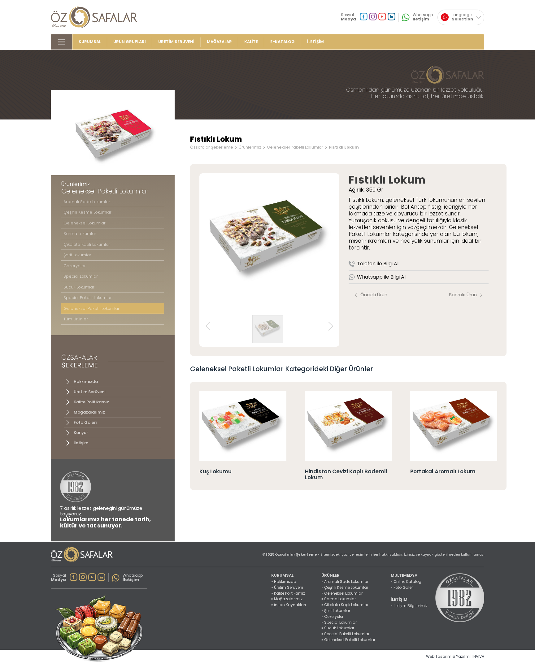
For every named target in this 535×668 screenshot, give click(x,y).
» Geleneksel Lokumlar (342, 593)
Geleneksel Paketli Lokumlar (295, 147)
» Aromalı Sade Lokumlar (344, 581)
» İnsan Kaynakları (288, 605)
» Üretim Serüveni (287, 587)
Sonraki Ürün (463, 294)
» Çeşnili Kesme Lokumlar (344, 587)
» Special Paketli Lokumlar (345, 634)
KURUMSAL (90, 42)
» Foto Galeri (402, 587)
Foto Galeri (85, 422)
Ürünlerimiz (250, 147)
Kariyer (81, 433)
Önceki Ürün (373, 294)
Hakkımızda (86, 381)
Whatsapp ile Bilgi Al (381, 276)
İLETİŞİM (315, 42)
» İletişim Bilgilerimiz (409, 606)
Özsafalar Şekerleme (211, 147)
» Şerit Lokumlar (335, 611)
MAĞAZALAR (219, 42)
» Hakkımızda (283, 581)
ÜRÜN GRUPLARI (129, 42)
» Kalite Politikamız (288, 593)
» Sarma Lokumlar (338, 599)
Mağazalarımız (89, 412)
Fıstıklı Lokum (344, 147)
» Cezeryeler (332, 616)
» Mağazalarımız (286, 599)
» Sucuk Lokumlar (337, 628)
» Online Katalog (406, 581)
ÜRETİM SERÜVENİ (176, 42)
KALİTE (251, 42)
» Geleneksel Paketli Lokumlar (348, 640)
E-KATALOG (282, 42)
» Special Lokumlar (339, 622)
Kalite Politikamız (91, 402)
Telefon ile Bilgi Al (377, 263)
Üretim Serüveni (89, 392)
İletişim (81, 443)
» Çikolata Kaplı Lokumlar (344, 605)
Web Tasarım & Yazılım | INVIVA (455, 656)
